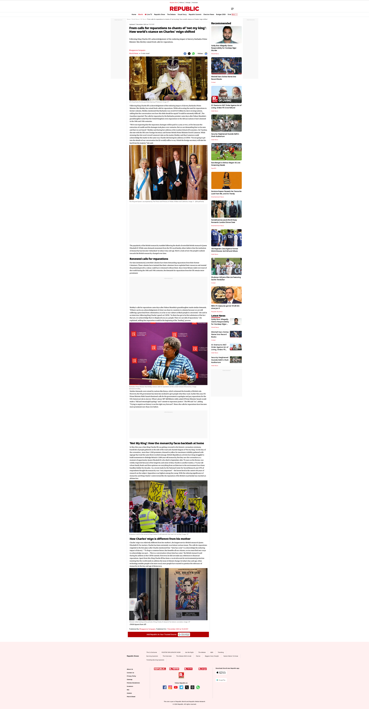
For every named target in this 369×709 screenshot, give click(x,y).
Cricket (213, 82)
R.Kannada (195, 2)
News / (129, 19)
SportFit (213, 168)
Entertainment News (217, 197)
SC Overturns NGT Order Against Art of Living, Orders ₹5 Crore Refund (226, 106)
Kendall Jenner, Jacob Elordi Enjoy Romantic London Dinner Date (224, 221)
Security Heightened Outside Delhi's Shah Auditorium (225, 135)
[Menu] (231, 8)
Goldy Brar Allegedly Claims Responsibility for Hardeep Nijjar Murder (223, 48)
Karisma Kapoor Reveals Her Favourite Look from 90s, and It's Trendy (226, 192)
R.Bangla (188, 2)
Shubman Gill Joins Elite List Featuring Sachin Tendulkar (226, 278)
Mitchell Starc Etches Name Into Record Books (223, 77)
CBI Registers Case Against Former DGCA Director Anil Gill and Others (224, 249)
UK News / (143, 19)
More (233, 14)
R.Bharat (181, 2)
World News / (136, 19)
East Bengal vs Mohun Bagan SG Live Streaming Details (225, 163)
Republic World (174, 2)
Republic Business (216, 311)
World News (133, 53)
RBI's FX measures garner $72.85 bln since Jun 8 (225, 307)
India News (214, 111)
